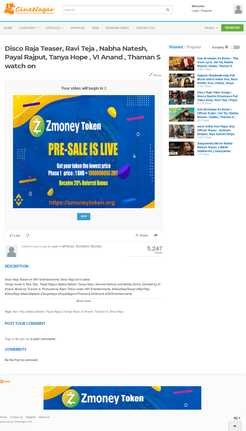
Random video (117, 28)
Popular (78, 28)
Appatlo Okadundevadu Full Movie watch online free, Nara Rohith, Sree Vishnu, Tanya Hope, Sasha (217, 81)
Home (8, 28)
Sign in (9, 338)
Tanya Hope (72, 311)
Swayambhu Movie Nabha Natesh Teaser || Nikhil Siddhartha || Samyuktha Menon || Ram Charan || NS (215, 149)
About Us (44, 417)
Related (176, 47)
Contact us (145, 28)
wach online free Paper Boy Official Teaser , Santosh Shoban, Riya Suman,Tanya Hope (216, 132)
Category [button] (27, 28)
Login (195, 10)
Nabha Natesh (35, 311)
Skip (84, 216)
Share (143, 235)
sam (55, 246)
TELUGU (96, 246)
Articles (53, 28)
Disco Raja (116, 311)
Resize (157, 75)
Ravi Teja (19, 311)
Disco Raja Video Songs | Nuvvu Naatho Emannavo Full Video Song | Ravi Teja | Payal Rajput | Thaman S (217, 98)
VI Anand (87, 311)
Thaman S (101, 311)
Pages (210, 28)
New (95, 28)
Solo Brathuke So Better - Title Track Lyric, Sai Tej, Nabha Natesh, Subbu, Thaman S (218, 62)
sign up (24, 338)
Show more (83, 301)
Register (206, 10)
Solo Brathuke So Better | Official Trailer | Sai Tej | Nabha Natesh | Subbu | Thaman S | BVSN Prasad (217, 115)
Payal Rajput (54, 311)
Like (16, 235)
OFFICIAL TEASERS (75, 246)
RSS (7, 381)
